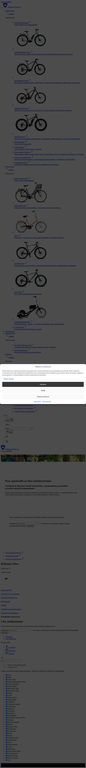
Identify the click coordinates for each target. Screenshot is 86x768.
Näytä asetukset (43, 397)
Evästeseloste (37, 401)
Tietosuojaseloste (46, 401)
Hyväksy (43, 384)
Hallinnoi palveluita (8, 378)
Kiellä (43, 390)
